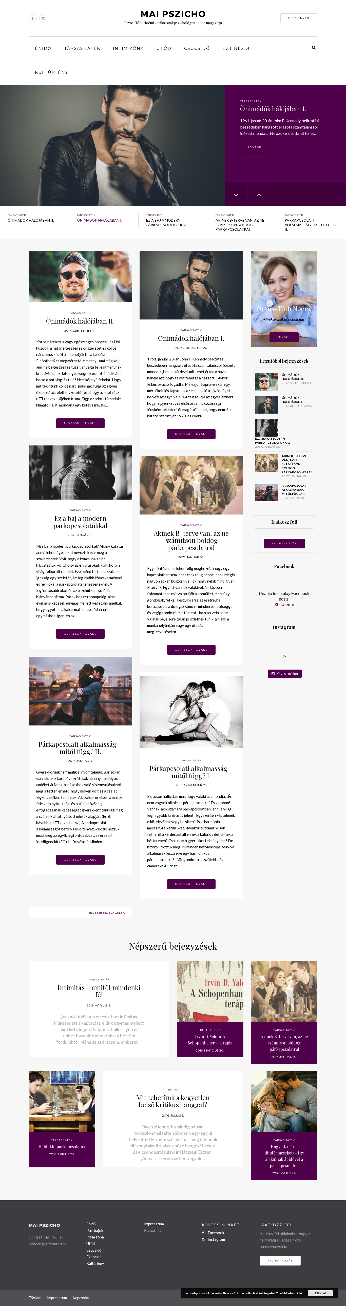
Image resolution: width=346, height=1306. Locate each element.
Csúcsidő (197, 48)
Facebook (215, 1232)
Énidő (43, 48)
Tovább (254, 154)
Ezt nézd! (236, 48)
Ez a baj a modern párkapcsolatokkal (80, 522)
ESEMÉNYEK (299, 18)
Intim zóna (128, 48)
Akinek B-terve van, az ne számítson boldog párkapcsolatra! (191, 540)
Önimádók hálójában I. (191, 338)
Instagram (216, 1239)
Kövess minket (287, 674)
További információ (289, 1293)
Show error (284, 605)
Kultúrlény (51, 72)
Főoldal (35, 1297)
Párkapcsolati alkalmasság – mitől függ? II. (80, 748)
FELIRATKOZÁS (284, 543)
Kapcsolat (152, 1230)
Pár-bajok (94, 1230)
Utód (164, 48)
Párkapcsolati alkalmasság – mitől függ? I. (191, 772)
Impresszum (154, 1224)
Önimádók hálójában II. (80, 320)
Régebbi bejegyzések (106, 912)
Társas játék (82, 48)
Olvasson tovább (80, 423)
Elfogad (320, 1293)
